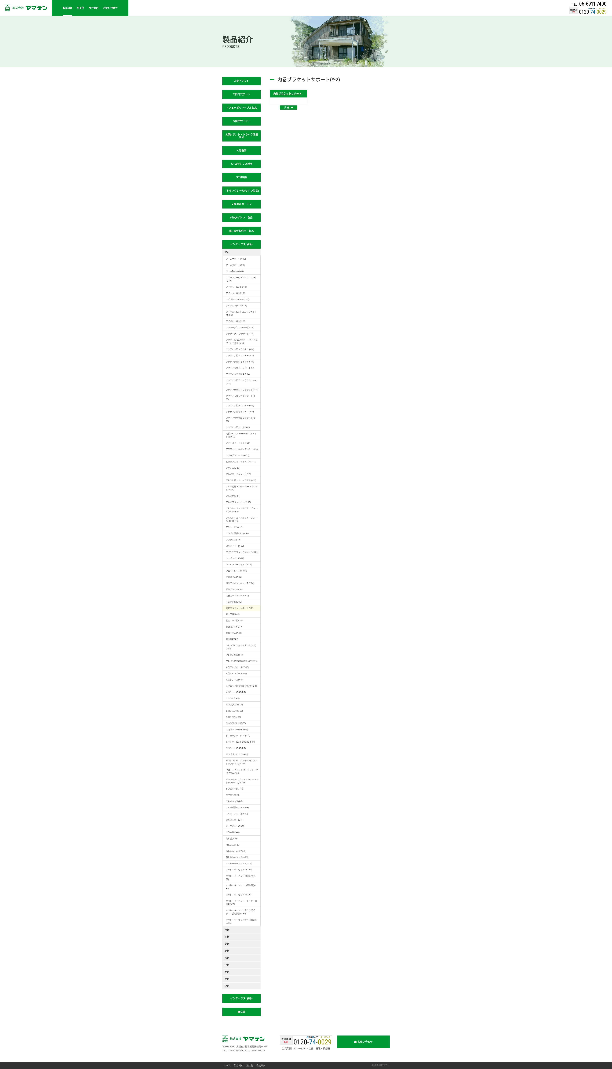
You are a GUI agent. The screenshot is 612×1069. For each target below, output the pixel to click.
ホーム (227, 1065)
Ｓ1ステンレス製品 (241, 163)
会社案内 (93, 8)
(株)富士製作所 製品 (241, 230)
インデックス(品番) (241, 998)
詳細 (286, 107)
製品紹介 (67, 8)
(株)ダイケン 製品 (241, 217)
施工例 (80, 8)
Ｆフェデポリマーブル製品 (241, 107)
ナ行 (227, 950)
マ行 (227, 964)
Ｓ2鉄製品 (241, 177)
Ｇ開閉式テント (241, 121)
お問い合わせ (110, 8)
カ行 (227, 929)
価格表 (241, 1011)
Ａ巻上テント (241, 80)
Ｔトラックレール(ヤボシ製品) (241, 190)
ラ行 (227, 978)
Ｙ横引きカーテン (241, 204)
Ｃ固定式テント (241, 94)
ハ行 (227, 957)
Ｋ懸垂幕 (241, 150)
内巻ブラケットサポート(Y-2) (290, 93)
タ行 (227, 943)
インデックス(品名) (241, 244)
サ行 (227, 936)
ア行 (227, 252)
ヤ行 (227, 971)
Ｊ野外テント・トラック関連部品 (241, 136)
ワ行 (227, 985)
